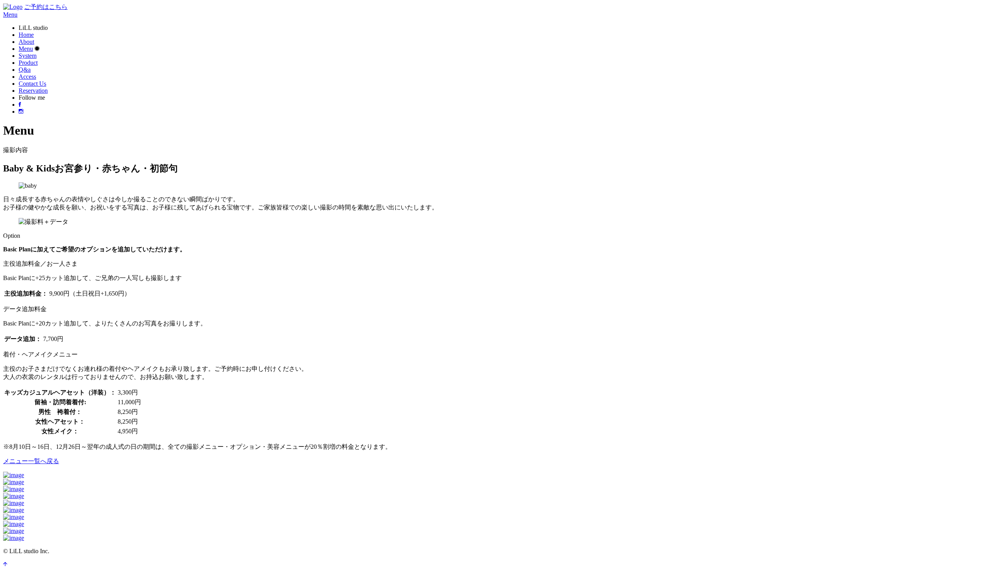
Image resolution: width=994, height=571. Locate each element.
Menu (26, 48)
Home (26, 34)
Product (28, 62)
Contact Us (32, 83)
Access (27, 76)
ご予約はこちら (46, 6)
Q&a (25, 69)
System (27, 55)
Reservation (33, 90)
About (26, 41)
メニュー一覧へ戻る (31, 461)
